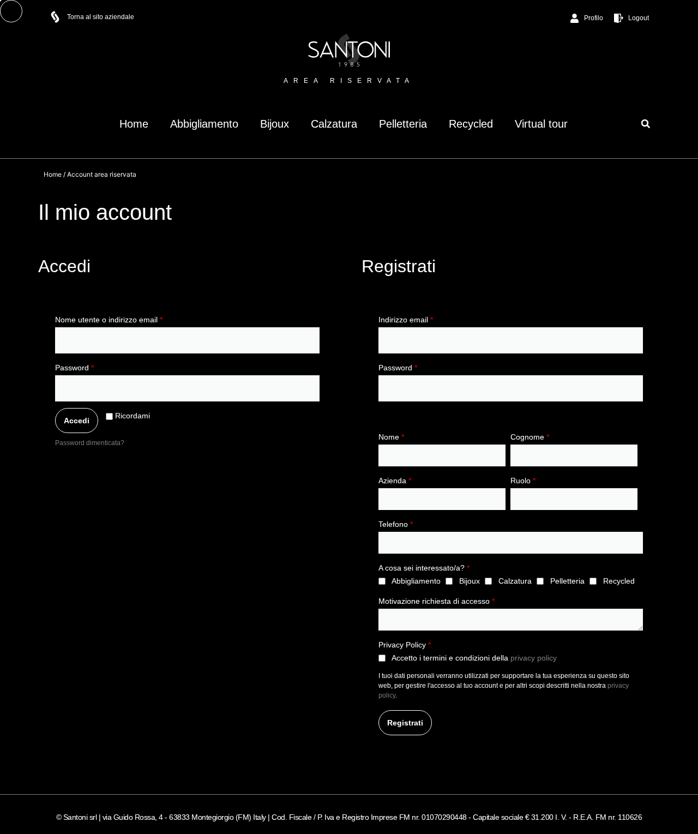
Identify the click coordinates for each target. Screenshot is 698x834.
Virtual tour (541, 124)
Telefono (395, 524)
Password (90, 366)
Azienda (394, 480)
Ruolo (522, 480)
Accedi (76, 420)
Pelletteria (403, 124)
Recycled (471, 124)
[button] (645, 124)
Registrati (405, 722)
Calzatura (334, 124)
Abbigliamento (204, 124)
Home (133, 124)
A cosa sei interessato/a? (424, 567)
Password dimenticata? (89, 443)
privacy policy (533, 657)
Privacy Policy (404, 644)
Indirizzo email (421, 318)
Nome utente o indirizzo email (124, 318)
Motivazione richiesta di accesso (436, 601)
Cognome (529, 437)
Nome (391, 437)
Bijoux (274, 124)
